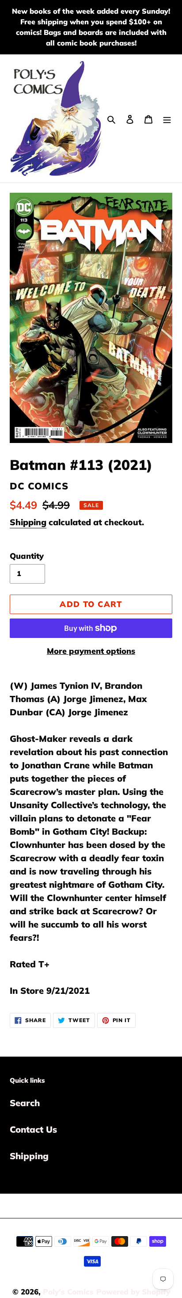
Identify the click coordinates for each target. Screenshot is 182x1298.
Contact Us (33, 1129)
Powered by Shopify (133, 1291)
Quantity (27, 556)
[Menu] (167, 118)
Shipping (28, 522)
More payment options (91, 651)
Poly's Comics (68, 1291)
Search (25, 1102)
